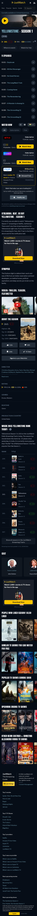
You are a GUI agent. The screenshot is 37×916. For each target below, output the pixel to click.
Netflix (5, 838)
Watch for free (26, 48)
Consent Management (26, 784)
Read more (5, 376)
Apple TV (6, 843)
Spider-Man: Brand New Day (12, 796)
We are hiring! (9, 784)
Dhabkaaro (6, 880)
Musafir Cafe (7, 817)
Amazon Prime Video (9, 841)
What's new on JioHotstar (11, 867)
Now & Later (7, 798)
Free (25, 130)
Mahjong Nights (8, 804)
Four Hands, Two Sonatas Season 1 (13, 903)
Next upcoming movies (10, 876)
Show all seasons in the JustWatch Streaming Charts (18, 541)
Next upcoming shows (10, 897)
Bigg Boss (6, 828)
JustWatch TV (7, 849)
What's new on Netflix (10, 859)
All (4, 130)
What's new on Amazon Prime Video (14, 861)
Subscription (14, 130)
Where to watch (9, 48)
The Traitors (6, 822)
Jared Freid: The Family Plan (12, 891)
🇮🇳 (30, 124)
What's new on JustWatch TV (12, 870)
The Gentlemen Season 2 (10, 901)
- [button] (8, 62)
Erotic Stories (7, 820)
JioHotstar (6, 846)
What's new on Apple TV (10, 864)
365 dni (5, 807)
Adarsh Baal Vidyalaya (10, 825)
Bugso (4, 801)
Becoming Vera (7, 883)
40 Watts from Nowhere (10, 888)
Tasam (4, 885)
